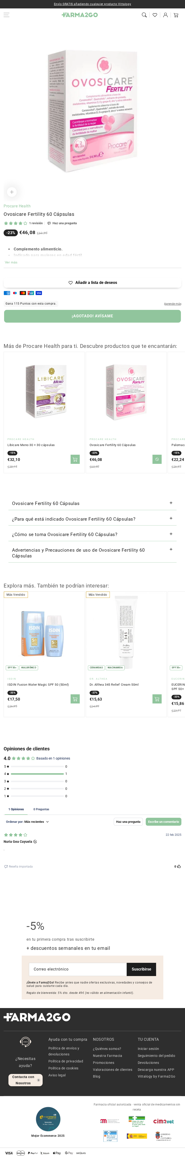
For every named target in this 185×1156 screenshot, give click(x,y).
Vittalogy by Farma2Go (157, 1076)
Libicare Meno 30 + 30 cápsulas (31, 445)
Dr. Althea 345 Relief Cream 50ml (114, 684)
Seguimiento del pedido (156, 1056)
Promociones (103, 1063)
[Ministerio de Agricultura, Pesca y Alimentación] (137, 1136)
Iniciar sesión (148, 1049)
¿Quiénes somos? (107, 1049)
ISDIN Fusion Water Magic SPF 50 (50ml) (38, 684)
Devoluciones (148, 1063)
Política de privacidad (65, 1061)
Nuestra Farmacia (107, 1056)
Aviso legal (57, 1075)
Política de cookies (63, 1068)
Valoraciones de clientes (112, 1070)
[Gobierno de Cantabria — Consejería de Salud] (163, 1136)
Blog (96, 1076)
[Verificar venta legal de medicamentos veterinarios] (110, 1136)
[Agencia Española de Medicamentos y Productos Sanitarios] (110, 1121)
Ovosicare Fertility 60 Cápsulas (113, 445)
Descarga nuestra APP (156, 1070)
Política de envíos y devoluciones (63, 1051)
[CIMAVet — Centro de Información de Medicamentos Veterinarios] (163, 1121)
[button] (144, 15)
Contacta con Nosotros (23, 1080)
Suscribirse (141, 969)
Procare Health (17, 206)
